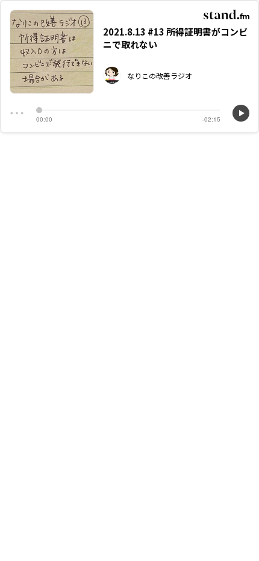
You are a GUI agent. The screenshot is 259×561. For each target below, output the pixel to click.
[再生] (240, 113)
